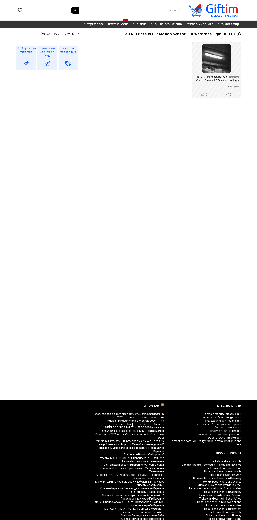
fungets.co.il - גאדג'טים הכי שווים (222, 417)
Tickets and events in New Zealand (220, 495)
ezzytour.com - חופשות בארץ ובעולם (220, 434)
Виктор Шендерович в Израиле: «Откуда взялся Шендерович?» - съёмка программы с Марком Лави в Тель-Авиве (130, 468)
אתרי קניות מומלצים (168, 24)
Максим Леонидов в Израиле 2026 (142, 515)
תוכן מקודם (151, 405)
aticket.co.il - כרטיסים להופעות (223, 437)
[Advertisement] (47, 103)
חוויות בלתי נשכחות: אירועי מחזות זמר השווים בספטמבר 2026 (129, 413)
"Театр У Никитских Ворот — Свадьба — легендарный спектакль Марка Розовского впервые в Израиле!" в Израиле (130, 448)
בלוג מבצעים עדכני (200, 24)
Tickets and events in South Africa (220, 498)
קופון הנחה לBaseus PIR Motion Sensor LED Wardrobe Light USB (217, 80)
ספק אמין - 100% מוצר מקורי (26, 50)
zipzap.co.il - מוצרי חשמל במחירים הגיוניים (217, 424)
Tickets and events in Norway (223, 515)
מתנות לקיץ (95, 24)
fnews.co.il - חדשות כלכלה (226, 427)
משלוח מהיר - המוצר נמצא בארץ (47, 52)
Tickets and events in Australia (222, 471)
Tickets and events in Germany (222, 491)
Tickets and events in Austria (223, 505)
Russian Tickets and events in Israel (219, 485)
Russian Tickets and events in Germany (217, 478)
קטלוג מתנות (230, 24)
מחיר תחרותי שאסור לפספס (68, 50)
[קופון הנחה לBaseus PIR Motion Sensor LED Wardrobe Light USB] (216, 58)
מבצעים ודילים (118, 23)
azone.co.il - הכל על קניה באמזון (223, 420)
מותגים (141, 24)
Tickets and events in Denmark (222, 508)
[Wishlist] (20, 10)
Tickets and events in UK (226, 461)
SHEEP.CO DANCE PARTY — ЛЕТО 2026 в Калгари (134, 427)
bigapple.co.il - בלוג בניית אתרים (223, 413)
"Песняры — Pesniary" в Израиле (144, 454)
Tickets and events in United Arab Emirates (215, 488)
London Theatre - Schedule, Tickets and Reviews (211, 464)
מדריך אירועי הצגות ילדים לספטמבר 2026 (140, 417)
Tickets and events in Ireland (223, 468)
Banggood (233, 86)
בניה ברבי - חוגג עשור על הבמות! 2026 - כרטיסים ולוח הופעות (130, 441)
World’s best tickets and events (222, 481)
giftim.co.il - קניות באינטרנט (225, 430)
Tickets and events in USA (225, 474)
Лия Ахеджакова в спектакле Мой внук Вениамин (133, 430)
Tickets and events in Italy (225, 512)
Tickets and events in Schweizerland (219, 501)
